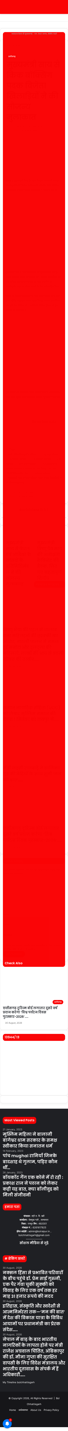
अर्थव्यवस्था (23, 1409)
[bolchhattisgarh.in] (34, 7)
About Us (35, 1409)
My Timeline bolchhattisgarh (19, 1382)
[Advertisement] (34, 233)
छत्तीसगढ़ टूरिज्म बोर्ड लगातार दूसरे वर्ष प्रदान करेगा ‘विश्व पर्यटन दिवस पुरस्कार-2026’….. (30, 1012)
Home (12, 1409)
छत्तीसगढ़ (11, 56)
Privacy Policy (51, 1409)
